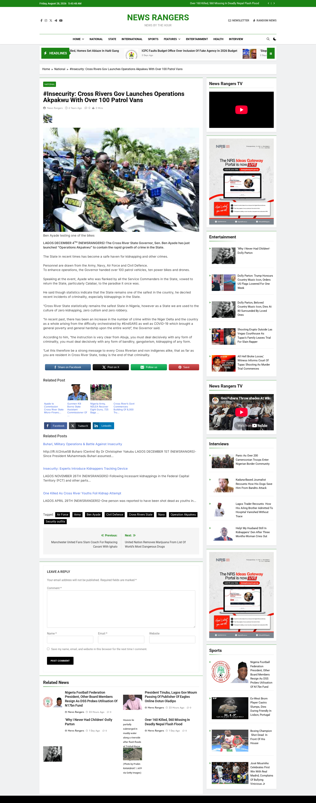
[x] (50, 20)
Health (218, 39)
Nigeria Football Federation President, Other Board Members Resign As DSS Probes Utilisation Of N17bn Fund (212, 3)
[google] (55, 20)
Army (77, 514)
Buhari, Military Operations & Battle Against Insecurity (82, 444)
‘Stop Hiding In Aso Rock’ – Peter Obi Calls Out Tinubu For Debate (257, 51)
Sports (153, 39)
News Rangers (55, 108)
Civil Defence (114, 514)
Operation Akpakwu (183, 514)
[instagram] (46, 20)
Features (170, 39)
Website (154, 633)
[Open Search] (268, 39)
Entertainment (197, 39)
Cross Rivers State (140, 514)
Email (102, 633)
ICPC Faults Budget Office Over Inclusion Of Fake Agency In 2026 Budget (143, 51)
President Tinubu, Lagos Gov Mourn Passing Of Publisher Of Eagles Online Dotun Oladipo (171, 697)
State (112, 39)
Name (52, 633)
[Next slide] (274, 3)
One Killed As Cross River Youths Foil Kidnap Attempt (82, 493)
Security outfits (55, 521)
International (132, 39)
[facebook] (42, 20)
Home (76, 39)
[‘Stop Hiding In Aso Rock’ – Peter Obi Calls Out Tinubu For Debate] (203, 55)
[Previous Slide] (268, 3)
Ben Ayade (93, 514)
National (96, 39)
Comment (54, 588)
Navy (161, 514)
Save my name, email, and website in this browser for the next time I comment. (99, 649)
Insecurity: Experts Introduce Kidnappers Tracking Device (85, 468)
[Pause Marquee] (271, 53)
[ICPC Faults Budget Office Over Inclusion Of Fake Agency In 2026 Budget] (85, 55)
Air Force (62, 514)
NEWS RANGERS (158, 17)
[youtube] (61, 20)
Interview (236, 39)
